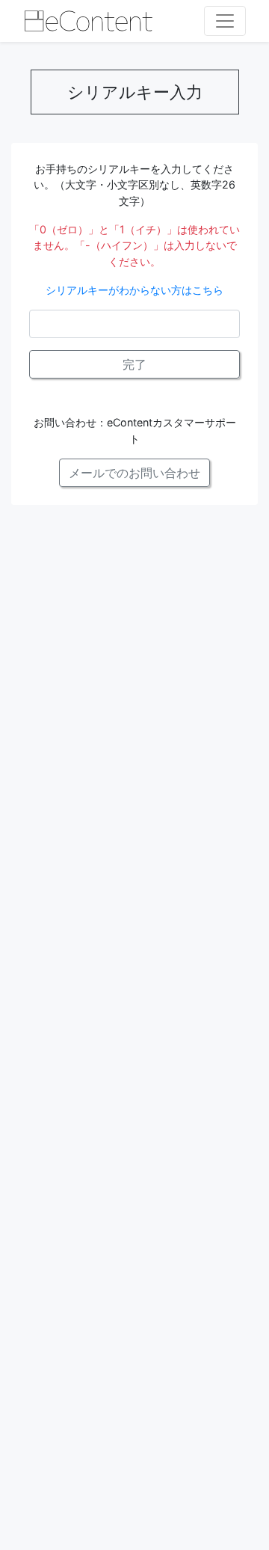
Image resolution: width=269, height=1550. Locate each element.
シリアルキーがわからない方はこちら (134, 290)
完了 (134, 364)
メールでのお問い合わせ (134, 472)
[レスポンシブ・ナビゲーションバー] (225, 21)
